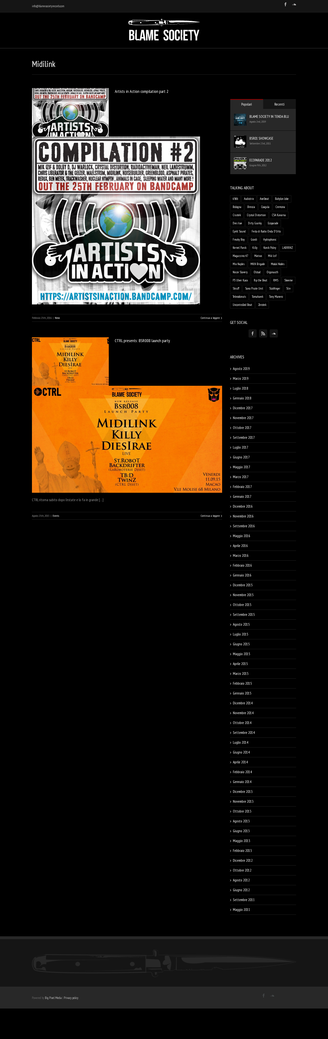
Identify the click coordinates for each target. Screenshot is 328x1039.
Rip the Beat (260, 280)
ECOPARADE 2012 (260, 160)
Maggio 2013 (241, 840)
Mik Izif (272, 256)
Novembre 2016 (243, 516)
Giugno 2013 (241, 831)
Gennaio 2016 (242, 575)
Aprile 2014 (240, 762)
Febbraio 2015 (242, 683)
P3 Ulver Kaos (240, 280)
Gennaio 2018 (242, 398)
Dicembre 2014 (243, 703)
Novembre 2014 (243, 713)
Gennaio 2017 (242, 496)
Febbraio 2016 (242, 565)
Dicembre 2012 (243, 860)
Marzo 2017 (241, 477)
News (57, 318)
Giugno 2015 (241, 644)
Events (56, 515)
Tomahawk (257, 297)
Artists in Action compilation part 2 (141, 91)
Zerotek (262, 305)
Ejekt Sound (239, 231)
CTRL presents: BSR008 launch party (142, 340)
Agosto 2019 (241, 368)
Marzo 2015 (241, 673)
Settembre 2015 (244, 614)
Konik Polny (269, 248)
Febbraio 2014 (242, 772)
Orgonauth (272, 272)
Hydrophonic (269, 239)
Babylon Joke (282, 199)
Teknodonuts (239, 297)
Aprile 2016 (240, 545)
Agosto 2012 (241, 880)
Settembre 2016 (244, 526)
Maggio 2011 (241, 909)
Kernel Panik (239, 248)
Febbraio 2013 (242, 850)
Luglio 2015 (240, 634)
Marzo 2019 (241, 378)
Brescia (251, 207)
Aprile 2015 (240, 663)
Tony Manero (276, 297)
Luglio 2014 (240, 742)
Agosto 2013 (241, 821)
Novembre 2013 (243, 801)
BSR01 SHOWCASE (261, 138)
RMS (275, 280)
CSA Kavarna (279, 215)
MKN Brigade (257, 264)
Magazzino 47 (240, 256)
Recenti (279, 104)
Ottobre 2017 (242, 427)
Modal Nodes (277, 264)
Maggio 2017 (241, 467)
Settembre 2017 (244, 437)
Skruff (236, 288)
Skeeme (288, 280)
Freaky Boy (239, 239)
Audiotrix (249, 199)
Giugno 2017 (241, 457)
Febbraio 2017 (242, 486)
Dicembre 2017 (243, 408)
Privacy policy (71, 998)
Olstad (257, 272)
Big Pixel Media (53, 998)
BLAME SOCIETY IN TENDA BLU (269, 116)
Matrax (258, 256)
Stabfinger (274, 288)
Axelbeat (264, 199)
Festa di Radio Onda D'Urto (266, 231)
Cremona (280, 207)
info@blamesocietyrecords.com (48, 6)
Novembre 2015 (243, 595)
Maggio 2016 (241, 536)
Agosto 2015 (241, 624)
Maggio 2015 (241, 654)
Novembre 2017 (243, 418)
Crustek (237, 215)
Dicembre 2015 (243, 585)
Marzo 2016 (241, 555)
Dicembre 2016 (243, 506)
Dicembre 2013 (243, 791)
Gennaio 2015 (242, 693)
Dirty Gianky (255, 223)
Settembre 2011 (244, 899)
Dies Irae (237, 223)
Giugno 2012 (241, 890)
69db (235, 199)
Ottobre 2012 (242, 870)
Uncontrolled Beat (242, 305)
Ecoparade (273, 223)
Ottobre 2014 (242, 722)
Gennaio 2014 (242, 781)
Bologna (237, 207)
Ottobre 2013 (242, 811)
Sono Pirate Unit (254, 288)
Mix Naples (238, 264)
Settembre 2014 (244, 732)
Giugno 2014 (241, 752)
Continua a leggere (210, 318)
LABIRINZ (287, 248)
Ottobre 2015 (242, 604)
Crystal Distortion (256, 215)
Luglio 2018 (240, 388)
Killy (254, 248)
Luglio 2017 (240, 447)
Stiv (288, 288)
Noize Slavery (240, 272)
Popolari (246, 104)
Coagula (265, 207)
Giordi (254, 239)
